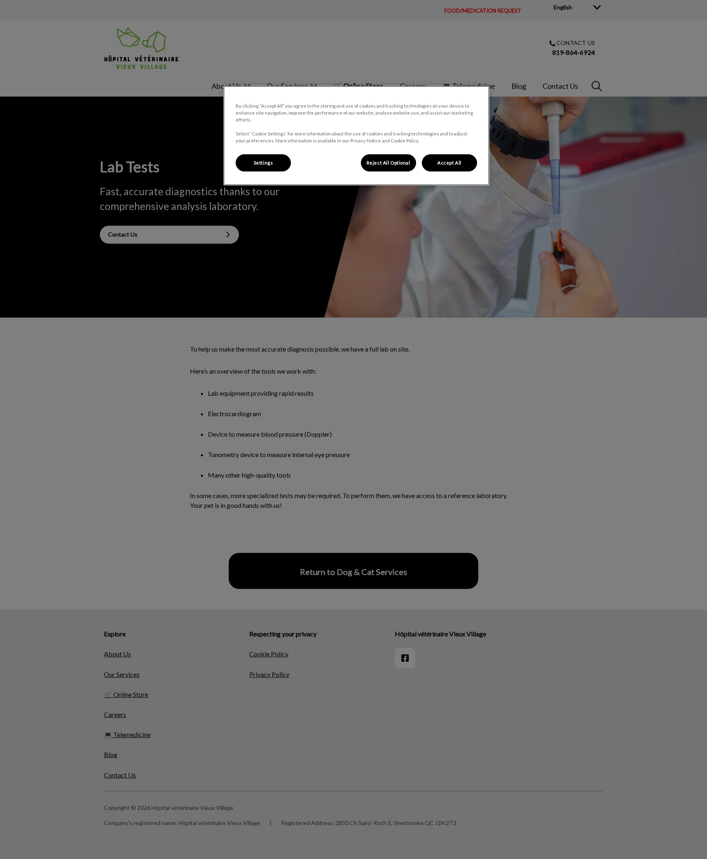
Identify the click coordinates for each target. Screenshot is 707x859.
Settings (263, 162)
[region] (356, 135)
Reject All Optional (388, 162)
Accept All (449, 162)
